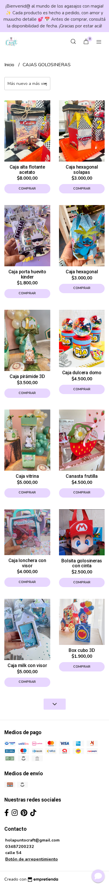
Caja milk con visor (27, 665)
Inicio (9, 65)
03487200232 (19, 846)
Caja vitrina (27, 476)
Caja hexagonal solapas (82, 169)
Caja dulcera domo (81, 372)
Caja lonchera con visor (27, 563)
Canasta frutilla (82, 476)
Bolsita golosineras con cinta (81, 563)
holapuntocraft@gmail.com (32, 840)
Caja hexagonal (82, 271)
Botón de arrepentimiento (31, 859)
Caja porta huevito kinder (27, 274)
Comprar (27, 188)
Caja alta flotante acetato (27, 169)
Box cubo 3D (82, 650)
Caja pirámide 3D (27, 376)
